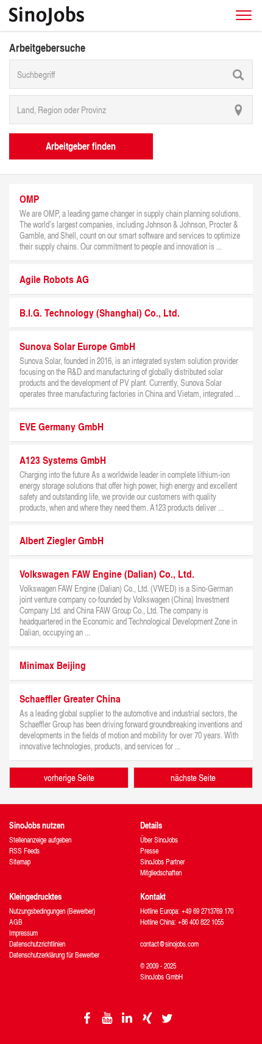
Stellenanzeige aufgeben (40, 840)
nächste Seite (193, 777)
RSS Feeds (24, 851)
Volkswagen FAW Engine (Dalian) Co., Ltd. (106, 573)
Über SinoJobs (159, 840)
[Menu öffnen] (243, 15)
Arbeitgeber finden (81, 146)
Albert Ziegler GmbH (61, 540)
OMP (29, 198)
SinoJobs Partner (162, 862)
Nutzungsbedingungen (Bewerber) (52, 911)
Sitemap (19, 862)
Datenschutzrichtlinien (37, 944)
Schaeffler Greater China (70, 698)
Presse (149, 851)
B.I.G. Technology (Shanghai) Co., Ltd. (99, 312)
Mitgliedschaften (161, 872)
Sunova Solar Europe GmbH (77, 346)
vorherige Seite (69, 777)
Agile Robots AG (54, 279)
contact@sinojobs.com (169, 944)
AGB (16, 922)
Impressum (23, 933)
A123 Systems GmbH (62, 460)
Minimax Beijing (52, 665)
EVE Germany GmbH (61, 426)
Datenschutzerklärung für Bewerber (54, 955)
